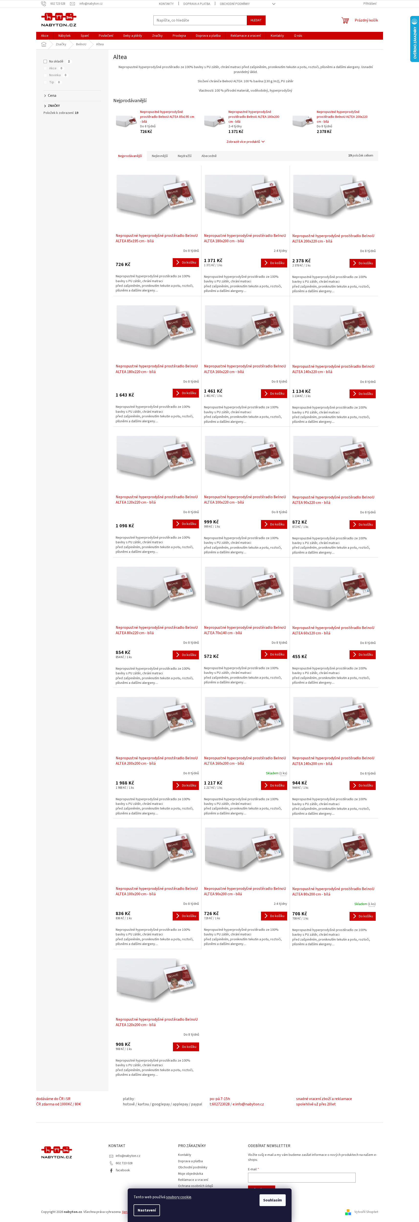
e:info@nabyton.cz (248, 1104)
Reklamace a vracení (193, 1179)
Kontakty (166, 4)
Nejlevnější (160, 156)
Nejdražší (185, 156)
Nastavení (147, 1210)
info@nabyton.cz (128, 1155)
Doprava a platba (196, 4)
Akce (55, 68)
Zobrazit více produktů (243, 141)
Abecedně (209, 156)
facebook (123, 1170)
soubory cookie (178, 1197)
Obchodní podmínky (235, 4)
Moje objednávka (190, 1173)
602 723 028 (124, 1163)
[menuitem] (44, 36)
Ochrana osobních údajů (195, 1186)
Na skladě (59, 61)
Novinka (57, 75)
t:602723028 (220, 1104)
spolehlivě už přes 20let (316, 1104)
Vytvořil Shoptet (366, 1212)
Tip (54, 82)
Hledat (256, 20)
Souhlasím (272, 1200)
